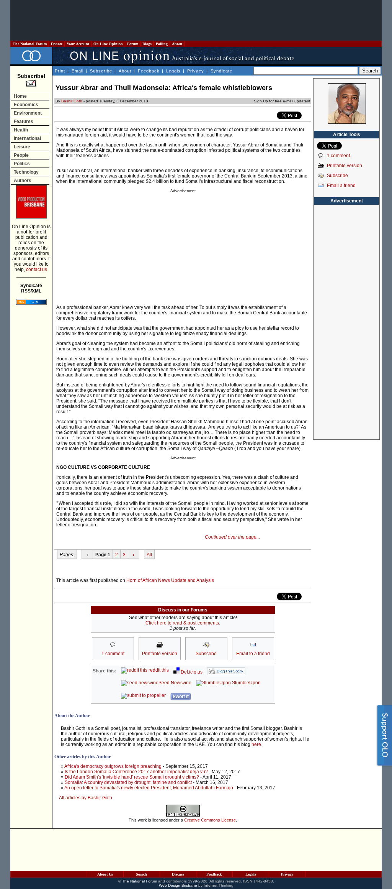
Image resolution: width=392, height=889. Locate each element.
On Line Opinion (108, 44)
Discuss (178, 874)
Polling (162, 44)
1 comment (338, 155)
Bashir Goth (71, 101)
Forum (132, 44)
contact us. (37, 269)
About (177, 44)
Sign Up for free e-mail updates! (282, 101)
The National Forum (29, 44)
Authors (22, 180)
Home (20, 96)
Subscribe (101, 71)
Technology (26, 172)
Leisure (22, 147)
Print (60, 71)
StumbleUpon (246, 682)
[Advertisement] (196, 20)
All (149, 554)
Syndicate (221, 71)
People (21, 155)
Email (77, 71)
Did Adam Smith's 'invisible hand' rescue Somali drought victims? (132, 777)
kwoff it (181, 696)
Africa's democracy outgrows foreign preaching (113, 766)
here (256, 744)
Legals (173, 71)
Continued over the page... (232, 537)
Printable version (344, 165)
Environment (28, 113)
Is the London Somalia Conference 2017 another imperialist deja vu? (136, 771)
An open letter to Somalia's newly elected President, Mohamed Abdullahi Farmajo (148, 787)
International (27, 138)
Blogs (147, 44)
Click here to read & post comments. (182, 623)
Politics (22, 163)
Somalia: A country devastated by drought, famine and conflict (128, 782)
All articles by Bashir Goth (85, 797)
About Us (105, 874)
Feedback (149, 71)
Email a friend (341, 185)
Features (23, 121)
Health (21, 130)
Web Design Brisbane (178, 885)
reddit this (158, 670)
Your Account (77, 44)
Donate (57, 44)
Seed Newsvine (174, 682)
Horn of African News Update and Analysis (170, 580)
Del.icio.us (191, 672)
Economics (26, 104)
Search (141, 874)
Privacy (195, 71)
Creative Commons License (210, 820)
